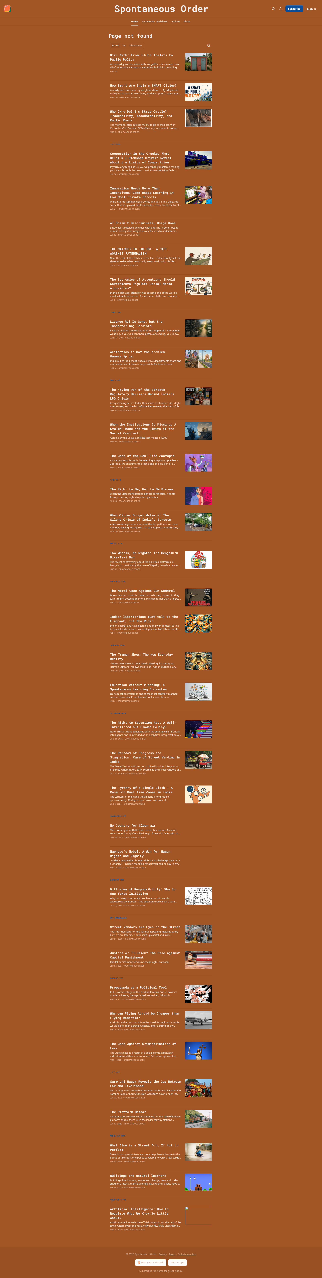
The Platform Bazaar (128, 1112)
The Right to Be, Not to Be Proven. (142, 489)
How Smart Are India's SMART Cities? (143, 85)
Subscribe (294, 8)
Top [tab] (124, 45)
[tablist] (127, 45)
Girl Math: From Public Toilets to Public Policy (141, 57)
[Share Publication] (280, 8)
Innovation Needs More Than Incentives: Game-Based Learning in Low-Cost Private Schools (142, 192)
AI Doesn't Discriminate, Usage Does (143, 223)
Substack (144, 1270)
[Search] (273, 8)
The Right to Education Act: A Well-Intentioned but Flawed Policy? (143, 724)
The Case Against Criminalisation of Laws (143, 1046)
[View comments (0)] (135, 102)
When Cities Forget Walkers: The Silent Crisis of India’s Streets (140, 517)
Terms (172, 1254)
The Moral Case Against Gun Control (142, 590)
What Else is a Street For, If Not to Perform (144, 1147)
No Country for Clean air (133, 825)
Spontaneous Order (129, 97)
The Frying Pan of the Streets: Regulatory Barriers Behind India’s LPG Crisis (142, 393)
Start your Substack (152, 1262)
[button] (134, 21)
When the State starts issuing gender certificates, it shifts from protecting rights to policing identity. (142, 495)
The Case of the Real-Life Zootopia (142, 456)
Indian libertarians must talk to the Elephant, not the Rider (144, 619)
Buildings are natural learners (138, 1175)
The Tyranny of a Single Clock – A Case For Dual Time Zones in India (141, 789)
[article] (161, 65)
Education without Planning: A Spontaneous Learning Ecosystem (138, 687)
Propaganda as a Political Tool (138, 987)
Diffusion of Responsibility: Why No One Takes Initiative (143, 891)
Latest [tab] (115, 45)
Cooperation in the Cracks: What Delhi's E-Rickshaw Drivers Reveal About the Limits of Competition (140, 157)
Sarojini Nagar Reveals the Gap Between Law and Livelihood (145, 1083)
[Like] (112, 270)
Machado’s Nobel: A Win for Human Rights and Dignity (140, 853)
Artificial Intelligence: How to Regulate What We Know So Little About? (139, 1213)
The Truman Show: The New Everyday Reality (141, 656)
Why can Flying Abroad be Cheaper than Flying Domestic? (144, 1015)
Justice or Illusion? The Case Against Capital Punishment (145, 955)
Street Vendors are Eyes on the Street (145, 927)
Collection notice (187, 1254)
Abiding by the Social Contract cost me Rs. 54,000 (138, 437)
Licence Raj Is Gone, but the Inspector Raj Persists (136, 323)
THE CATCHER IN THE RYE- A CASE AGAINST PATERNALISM (138, 251)
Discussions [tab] (135, 45)
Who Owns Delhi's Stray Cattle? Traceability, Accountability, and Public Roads (141, 115)
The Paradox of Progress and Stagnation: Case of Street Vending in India (145, 757)
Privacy (163, 1254)
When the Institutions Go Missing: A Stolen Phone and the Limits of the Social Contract (143, 428)
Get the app (177, 1262)
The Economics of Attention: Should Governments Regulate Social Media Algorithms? (142, 283)
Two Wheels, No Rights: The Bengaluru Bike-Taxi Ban (144, 555)
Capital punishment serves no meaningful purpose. (139, 962)
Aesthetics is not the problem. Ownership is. (138, 354)
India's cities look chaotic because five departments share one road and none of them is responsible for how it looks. (145, 362)
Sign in (311, 8)
